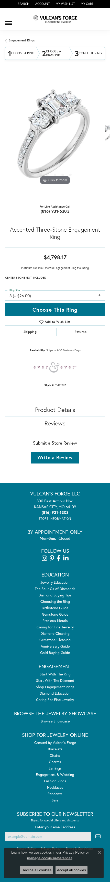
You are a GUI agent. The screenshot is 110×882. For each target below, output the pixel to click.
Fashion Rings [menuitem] (55, 780)
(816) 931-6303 (55, 211)
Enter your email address (55, 827)
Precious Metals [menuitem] (55, 620)
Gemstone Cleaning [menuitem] (55, 639)
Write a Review (54, 457)
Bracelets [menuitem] (55, 749)
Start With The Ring (55, 674)
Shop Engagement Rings (55, 686)
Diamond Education (55, 693)
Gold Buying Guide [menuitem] (55, 652)
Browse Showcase (55, 721)
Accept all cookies (71, 870)
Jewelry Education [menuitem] (55, 582)
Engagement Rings (22, 40)
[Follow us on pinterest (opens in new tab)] (52, 558)
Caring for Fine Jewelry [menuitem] (55, 627)
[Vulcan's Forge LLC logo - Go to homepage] (55, 19)
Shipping (30, 332)
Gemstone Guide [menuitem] (55, 614)
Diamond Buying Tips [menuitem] (55, 595)
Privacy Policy (73, 852)
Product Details (55, 409)
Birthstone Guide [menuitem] (55, 607)
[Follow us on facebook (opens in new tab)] (59, 558)
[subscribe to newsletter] (98, 836)
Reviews (55, 423)
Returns (80, 332)
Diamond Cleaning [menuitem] (55, 633)
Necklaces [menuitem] (55, 787)
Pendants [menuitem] (55, 793)
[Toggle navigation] (8, 21)
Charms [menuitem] (55, 761)
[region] (55, 136)
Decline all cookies (36, 870)
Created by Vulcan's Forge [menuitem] (55, 742)
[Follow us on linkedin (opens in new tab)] (66, 558)
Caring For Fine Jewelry (55, 699)
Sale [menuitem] (55, 800)
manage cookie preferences (49, 858)
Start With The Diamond (55, 680)
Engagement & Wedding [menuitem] (55, 774)
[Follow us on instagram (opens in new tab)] (44, 558)
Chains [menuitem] (55, 755)
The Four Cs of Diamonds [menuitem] (55, 588)
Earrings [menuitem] (55, 768)
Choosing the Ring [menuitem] (55, 601)
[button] (23, 4)
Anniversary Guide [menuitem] (55, 646)
